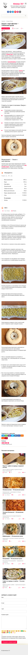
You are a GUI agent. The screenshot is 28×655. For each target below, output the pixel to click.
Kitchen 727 (18, 4)
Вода (5, 182)
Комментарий (4, 614)
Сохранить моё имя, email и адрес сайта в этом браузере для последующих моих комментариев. (13, 637)
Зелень (6, 200)
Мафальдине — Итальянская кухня (13, 536)
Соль (5, 195)
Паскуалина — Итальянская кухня (12, 558)
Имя (2, 597)
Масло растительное (9, 190)
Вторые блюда (5, 28)
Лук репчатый (7, 186)
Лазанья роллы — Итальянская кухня (13, 489)
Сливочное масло (8, 188)
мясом (21, 70)
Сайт (2, 608)
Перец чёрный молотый (10, 193)
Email (2, 603)
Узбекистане (9, 54)
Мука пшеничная (8, 179)
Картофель (7, 184)
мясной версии (12, 61)
